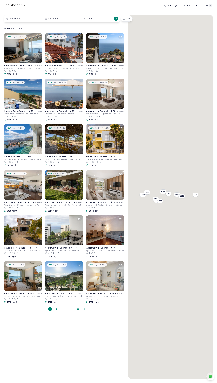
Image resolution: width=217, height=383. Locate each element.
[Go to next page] (84, 309)
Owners (186, 5)
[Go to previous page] (43, 309)
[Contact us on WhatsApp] (210, 376)
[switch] (38, 37)
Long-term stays (169, 5)
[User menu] (208, 5)
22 (78, 309)
